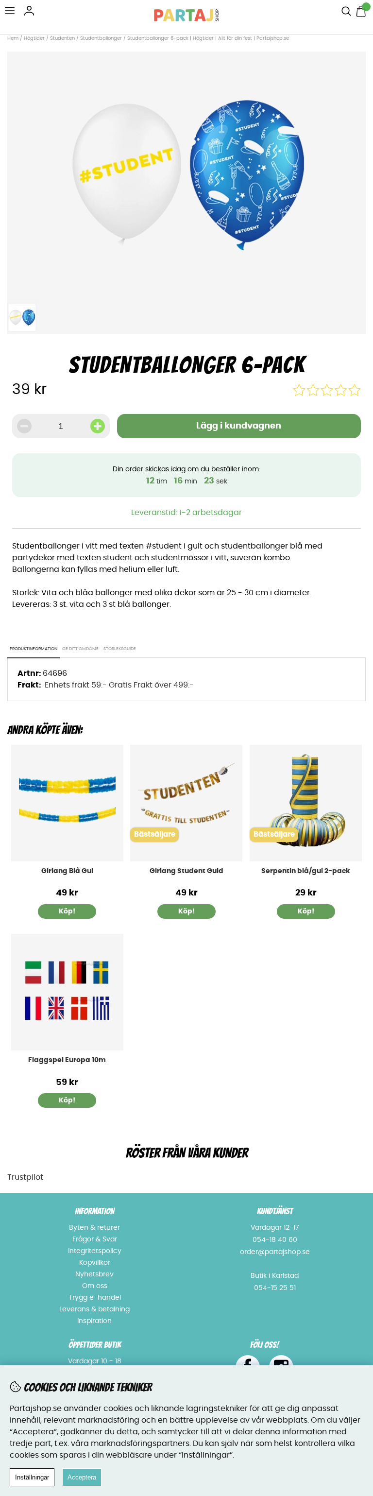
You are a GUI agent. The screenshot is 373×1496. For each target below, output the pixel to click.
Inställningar (32, 1477)
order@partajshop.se (275, 1252)
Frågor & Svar (94, 1239)
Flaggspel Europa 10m (67, 1060)
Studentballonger (101, 38)
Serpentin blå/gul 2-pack (305, 871)
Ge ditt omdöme (80, 649)
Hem (12, 38)
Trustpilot (25, 1177)
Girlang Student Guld (186, 871)
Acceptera (82, 1477)
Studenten (62, 38)
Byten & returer (94, 1227)
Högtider (34, 38)
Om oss (94, 1286)
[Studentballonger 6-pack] (186, 292)
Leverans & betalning (94, 1309)
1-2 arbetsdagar (210, 512)
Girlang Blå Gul (67, 871)
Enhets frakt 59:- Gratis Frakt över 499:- (119, 685)
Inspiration (94, 1321)
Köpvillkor (94, 1262)
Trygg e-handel (94, 1297)
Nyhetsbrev (94, 1274)
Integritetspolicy (94, 1251)
